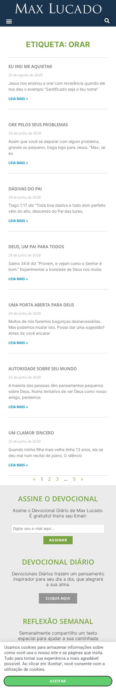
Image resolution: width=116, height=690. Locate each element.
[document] (58, 345)
